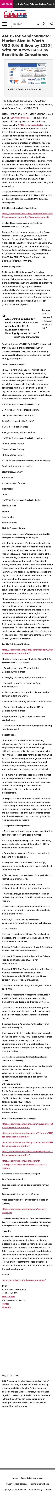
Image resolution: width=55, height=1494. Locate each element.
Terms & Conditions (39, 1484)
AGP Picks (7, 4)
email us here (8, 1296)
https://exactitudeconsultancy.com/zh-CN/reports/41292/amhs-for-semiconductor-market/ (24, 1164)
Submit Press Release (17, 1484)
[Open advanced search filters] (44, 24)
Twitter (5, 1304)
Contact (49, 1489)
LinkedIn (6, 1307)
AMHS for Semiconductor (30, 125)
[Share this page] (51, 23)
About (15, 1478)
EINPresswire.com (19, 117)
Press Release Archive (32, 1478)
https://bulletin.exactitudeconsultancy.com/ (24, 1280)
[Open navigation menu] (4, 23)
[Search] (38, 24)
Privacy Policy (35, 1489)
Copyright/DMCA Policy (14, 1489)
